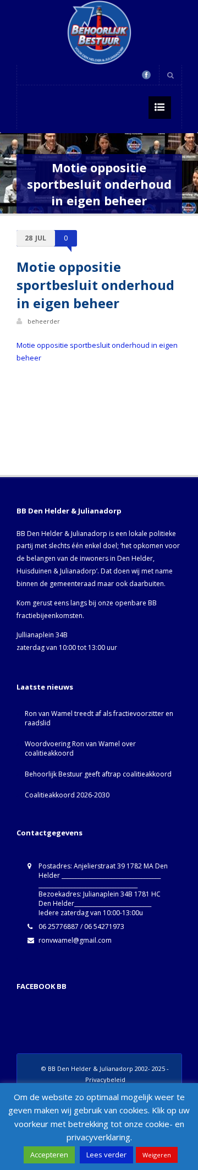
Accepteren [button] (49, 1155)
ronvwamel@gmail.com (75, 940)
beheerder (44, 321)
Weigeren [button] (156, 1155)
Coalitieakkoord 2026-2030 (67, 795)
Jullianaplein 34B (42, 634)
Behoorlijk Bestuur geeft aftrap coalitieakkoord (98, 774)
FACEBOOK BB (41, 986)
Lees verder (106, 1155)
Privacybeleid (105, 1079)
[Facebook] (146, 74)
